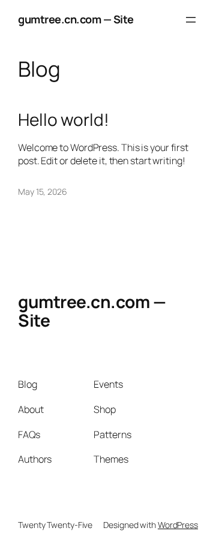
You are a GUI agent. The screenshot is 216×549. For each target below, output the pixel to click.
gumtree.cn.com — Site (76, 19)
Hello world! (63, 119)
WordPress (178, 524)
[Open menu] (191, 20)
